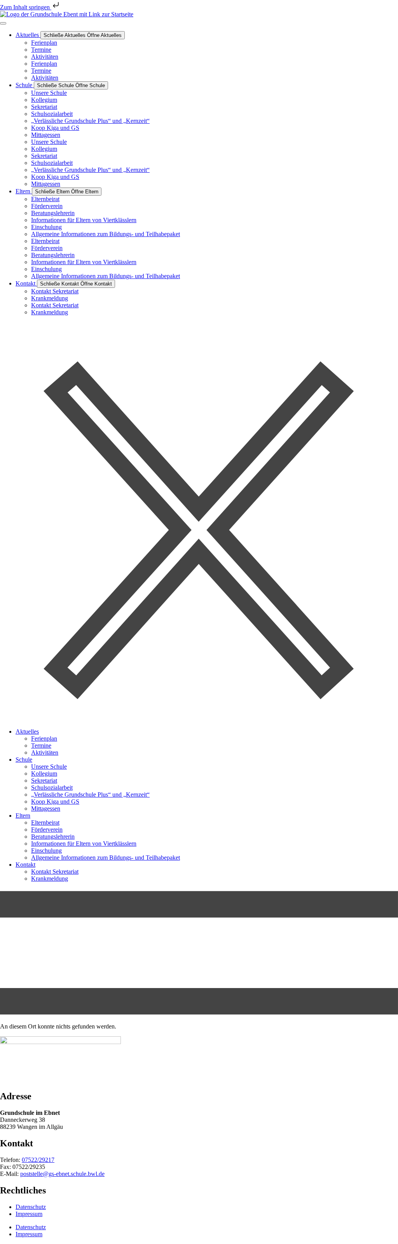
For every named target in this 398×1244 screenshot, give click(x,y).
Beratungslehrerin (53, 213)
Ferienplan (44, 42)
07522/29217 (38, 1159)
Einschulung (46, 227)
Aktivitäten (44, 56)
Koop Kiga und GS (55, 127)
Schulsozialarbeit (52, 113)
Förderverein (47, 206)
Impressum (29, 1214)
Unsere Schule (49, 92)
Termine (41, 49)
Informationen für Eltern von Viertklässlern (83, 220)
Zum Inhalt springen (25, 7)
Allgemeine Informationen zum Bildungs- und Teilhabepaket (105, 234)
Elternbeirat (45, 199)
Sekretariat (44, 106)
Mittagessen (45, 134)
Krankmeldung (49, 298)
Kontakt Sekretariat (55, 291)
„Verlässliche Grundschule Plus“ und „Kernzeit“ (90, 120)
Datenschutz (31, 1207)
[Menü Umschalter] (3, 23)
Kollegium (44, 99)
